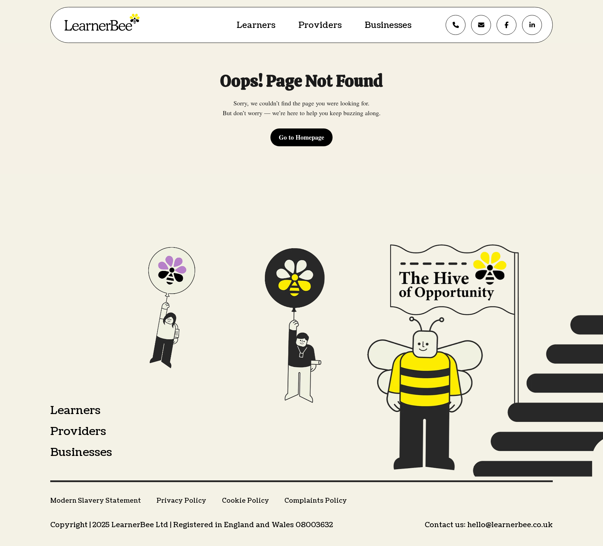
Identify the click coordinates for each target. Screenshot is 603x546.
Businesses (388, 25)
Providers (320, 25)
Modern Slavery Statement (95, 500)
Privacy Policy (181, 500)
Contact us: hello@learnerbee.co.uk (489, 525)
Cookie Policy (245, 500)
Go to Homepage (301, 137)
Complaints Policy (315, 500)
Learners (256, 25)
